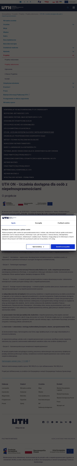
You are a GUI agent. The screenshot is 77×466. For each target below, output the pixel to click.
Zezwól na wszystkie (63, 246)
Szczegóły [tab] (38, 223)
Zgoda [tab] (13, 223)
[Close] (75, 215)
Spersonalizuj (37, 246)
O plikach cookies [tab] (64, 223)
